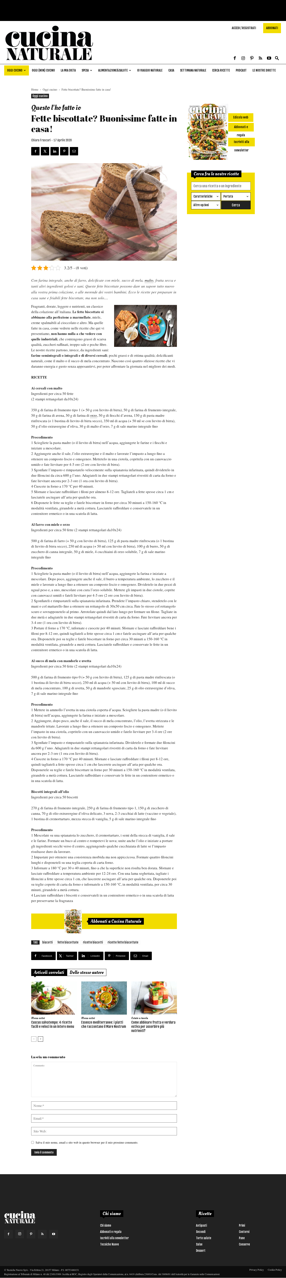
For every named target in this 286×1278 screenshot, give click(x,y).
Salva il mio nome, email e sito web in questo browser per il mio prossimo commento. (87, 1142)
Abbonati (272, 28)
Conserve (244, 1244)
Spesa (85, 70)
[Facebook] (235, 58)
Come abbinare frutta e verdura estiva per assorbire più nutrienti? (153, 1026)
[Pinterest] (252, 58)
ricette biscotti (93, 942)
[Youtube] (269, 58)
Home (34, 89)
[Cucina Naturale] (49, 62)
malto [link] (149, 280)
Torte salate (203, 1238)
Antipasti (201, 1225)
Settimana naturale (193, 70)
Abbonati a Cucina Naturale (116, 921)
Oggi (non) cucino (43, 70)
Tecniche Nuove (109, 1244)
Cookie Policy (275, 1269)
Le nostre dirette (264, 70)
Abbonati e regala (110, 1232)
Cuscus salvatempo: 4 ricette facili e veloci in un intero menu (52, 1024)
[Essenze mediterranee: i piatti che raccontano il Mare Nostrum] (104, 998)
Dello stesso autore (87, 972)
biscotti (47, 942)
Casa (171, 70)
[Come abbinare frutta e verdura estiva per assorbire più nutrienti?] (154, 998)
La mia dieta (68, 70)
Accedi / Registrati (244, 28)
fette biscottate (67, 942)
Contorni (244, 1232)
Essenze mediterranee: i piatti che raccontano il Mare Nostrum (103, 1024)
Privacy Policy (256, 1269)
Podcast (241, 70)
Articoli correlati (49, 972)
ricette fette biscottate (123, 942)
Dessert (200, 1250)
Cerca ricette (221, 70)
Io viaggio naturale (149, 70)
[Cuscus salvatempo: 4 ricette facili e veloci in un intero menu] (54, 998)
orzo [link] (93, 415)
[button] (277, 58)
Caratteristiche (203, 196)
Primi (242, 1225)
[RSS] (260, 58)
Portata (228, 196)
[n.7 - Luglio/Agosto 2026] (73, 921)
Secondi (200, 1232)
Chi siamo (105, 1225)
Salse (199, 1244)
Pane (242, 1238)
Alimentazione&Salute (113, 70)
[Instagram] (243, 58)
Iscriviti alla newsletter (114, 1238)
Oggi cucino (14, 70)
